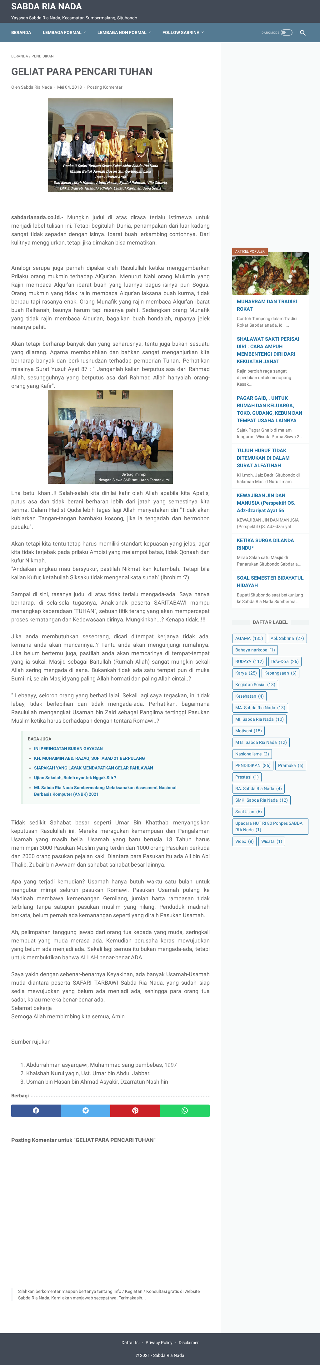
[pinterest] (135, 1111)
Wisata (271, 841)
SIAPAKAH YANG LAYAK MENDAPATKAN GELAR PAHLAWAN (93, 768)
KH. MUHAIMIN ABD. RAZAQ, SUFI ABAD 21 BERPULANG (89, 758)
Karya (246, 672)
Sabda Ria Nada (46, 6)
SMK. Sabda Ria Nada (261, 800)
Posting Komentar (104, 87)
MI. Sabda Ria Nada (259, 719)
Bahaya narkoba (255, 649)
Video (244, 841)
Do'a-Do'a (285, 661)
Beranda (21, 32)
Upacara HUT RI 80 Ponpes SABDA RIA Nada (268, 826)
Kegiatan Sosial (255, 684)
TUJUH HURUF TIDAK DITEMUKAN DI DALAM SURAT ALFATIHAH (263, 458)
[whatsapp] (185, 1111)
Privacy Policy (159, 1342)
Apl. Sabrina (287, 638)
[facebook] (36, 1111)
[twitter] (86, 1111)
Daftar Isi (130, 1342)
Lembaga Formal (62, 32)
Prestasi (247, 776)
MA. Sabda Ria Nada (260, 707)
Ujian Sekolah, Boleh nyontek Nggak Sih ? (75, 777)
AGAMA (249, 638)
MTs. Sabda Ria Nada (261, 742)
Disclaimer (189, 1342)
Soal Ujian (248, 811)
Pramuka (290, 765)
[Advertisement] (270, 147)
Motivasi (248, 730)
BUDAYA (249, 661)
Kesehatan (249, 696)
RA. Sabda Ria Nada (258, 788)
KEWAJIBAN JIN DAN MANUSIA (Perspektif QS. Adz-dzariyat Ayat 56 (266, 502)
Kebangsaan (280, 672)
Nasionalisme (252, 753)
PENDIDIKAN (253, 765)
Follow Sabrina (180, 32)
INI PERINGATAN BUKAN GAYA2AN (68, 748)
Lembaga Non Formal (122, 32)
